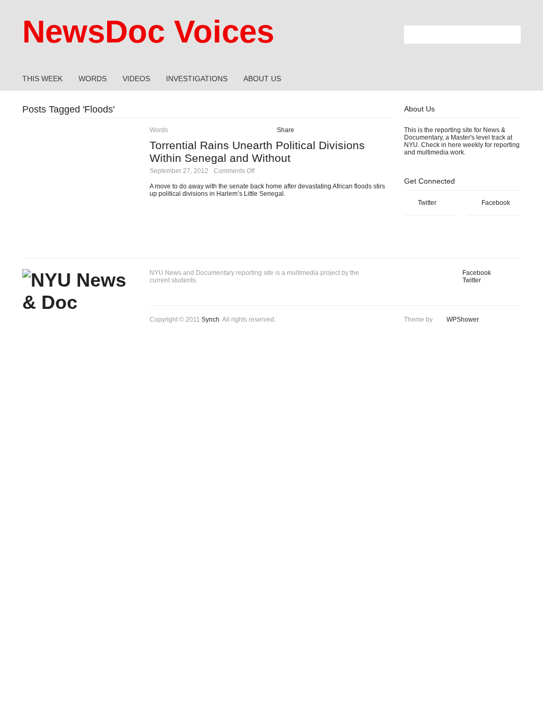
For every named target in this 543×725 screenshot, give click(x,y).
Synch (211, 319)
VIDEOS (136, 78)
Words (159, 130)
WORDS (92, 78)
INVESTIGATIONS (196, 78)
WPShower (462, 319)
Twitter (427, 202)
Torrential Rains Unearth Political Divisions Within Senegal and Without (257, 151)
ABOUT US (262, 78)
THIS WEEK (42, 78)
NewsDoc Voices (148, 31)
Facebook (495, 202)
